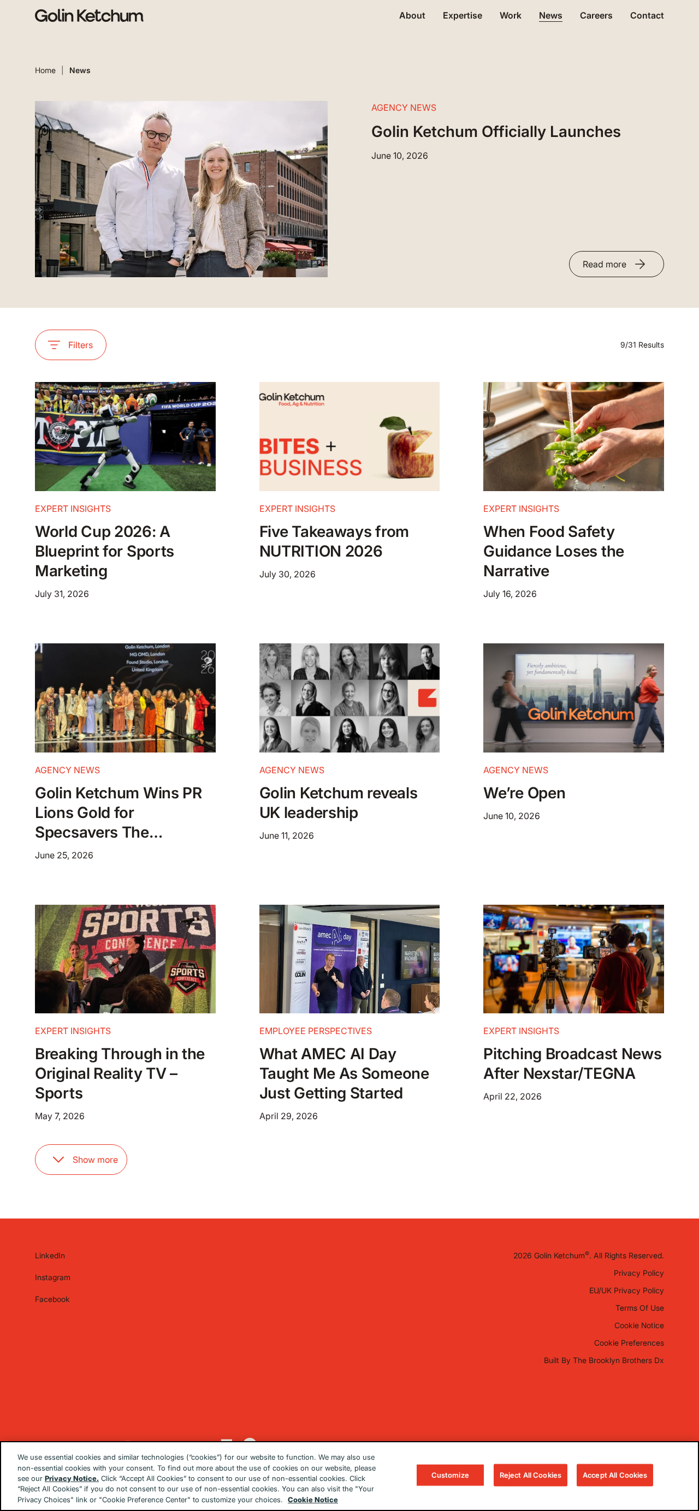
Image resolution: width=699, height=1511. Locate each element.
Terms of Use (639, 1307)
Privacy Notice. (72, 1478)
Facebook (52, 1299)
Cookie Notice (639, 1325)
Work (511, 15)
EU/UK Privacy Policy (626, 1290)
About (412, 15)
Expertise (462, 15)
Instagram (52, 1277)
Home (45, 70)
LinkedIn (50, 1255)
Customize (450, 1475)
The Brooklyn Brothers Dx (618, 1360)
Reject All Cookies (530, 1475)
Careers (596, 15)
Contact (647, 15)
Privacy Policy (639, 1272)
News (550, 15)
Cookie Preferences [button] (629, 1342)
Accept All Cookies (615, 1475)
